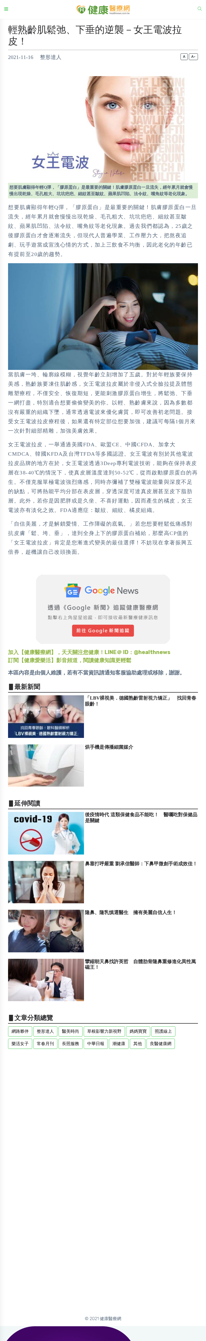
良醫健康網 (160, 1043)
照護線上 (163, 1031)
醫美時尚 (70, 1031)
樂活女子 (20, 1043)
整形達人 (45, 1031)
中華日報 (95, 1043)
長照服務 (70, 1043)
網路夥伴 (20, 1031)
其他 (137, 1043)
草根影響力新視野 (104, 1031)
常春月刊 (45, 1043)
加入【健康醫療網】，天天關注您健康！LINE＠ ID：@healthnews (89, 652)
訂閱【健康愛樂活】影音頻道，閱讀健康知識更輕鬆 (69, 660)
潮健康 (118, 1043)
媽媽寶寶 (138, 1031)
